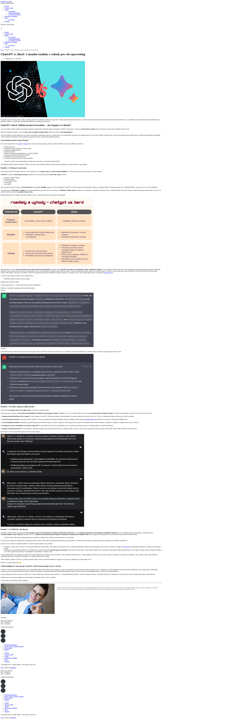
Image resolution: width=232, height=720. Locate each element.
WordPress (13, 667)
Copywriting (12, 11)
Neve (2, 667)
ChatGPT (20, 144)
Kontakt (7, 21)
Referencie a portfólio (11, 16)
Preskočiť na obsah (6, 1)
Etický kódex (8, 648)
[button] (3, 631)
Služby (7, 656)
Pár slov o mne (9, 8)
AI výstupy (11, 19)
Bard (26, 144)
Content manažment (14, 13)
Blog (6, 660)
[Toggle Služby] (32, 35)
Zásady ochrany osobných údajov (14, 646)
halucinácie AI (108, 272)
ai (5, 617)
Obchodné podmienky (10, 645)
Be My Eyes (126, 546)
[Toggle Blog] (32, 44)
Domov (7, 6)
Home (2, 50)
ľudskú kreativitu (91, 419)
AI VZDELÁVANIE (14, 14)
